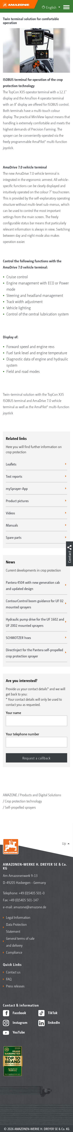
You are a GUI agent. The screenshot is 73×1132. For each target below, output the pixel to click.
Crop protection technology (23, 801)
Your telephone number (22, 734)
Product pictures (17, 500)
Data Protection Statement (16, 927)
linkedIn (53, 1022)
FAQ (8, 979)
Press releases (15, 986)
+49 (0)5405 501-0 (32, 893)
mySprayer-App (17, 488)
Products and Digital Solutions (40, 794)
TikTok (52, 1012)
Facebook (19, 1012)
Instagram (19, 1022)
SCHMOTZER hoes (18, 637)
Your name (13, 712)
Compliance (14, 952)
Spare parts (13, 537)
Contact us (13, 972)
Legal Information (18, 917)
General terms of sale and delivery (20, 941)
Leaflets (11, 464)
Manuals (12, 525)
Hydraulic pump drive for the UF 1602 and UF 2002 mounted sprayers (35, 622)
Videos (10, 513)
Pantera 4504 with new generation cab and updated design (33, 585)
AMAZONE (10, 794)
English (51, 7)
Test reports (14, 476)
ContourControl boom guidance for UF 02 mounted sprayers (34, 604)
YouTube (18, 1032)
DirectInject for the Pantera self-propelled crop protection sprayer (34, 653)
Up (64, 843)
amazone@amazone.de (29, 906)
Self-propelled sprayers (20, 807)
